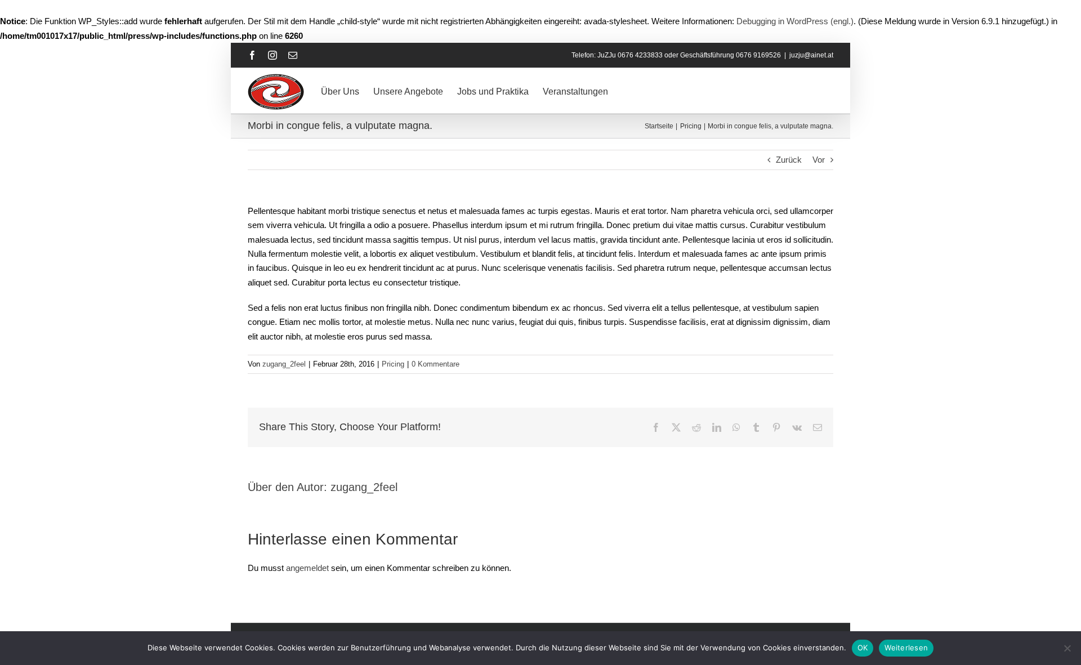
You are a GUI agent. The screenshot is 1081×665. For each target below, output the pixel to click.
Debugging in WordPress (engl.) (795, 21)
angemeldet (307, 568)
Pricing (393, 364)
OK (862, 647)
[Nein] (1067, 648)
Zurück (789, 159)
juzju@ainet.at (811, 55)
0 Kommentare (435, 364)
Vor (818, 159)
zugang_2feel (284, 364)
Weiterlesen (906, 647)
